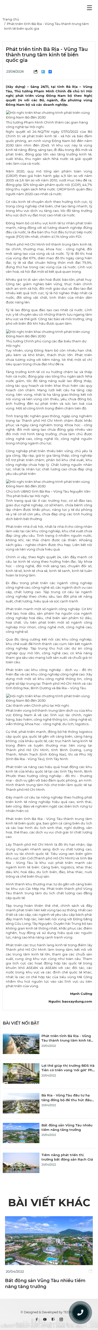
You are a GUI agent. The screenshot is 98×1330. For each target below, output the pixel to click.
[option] (49, 1253)
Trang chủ (11, 19)
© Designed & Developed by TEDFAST (49, 1312)
